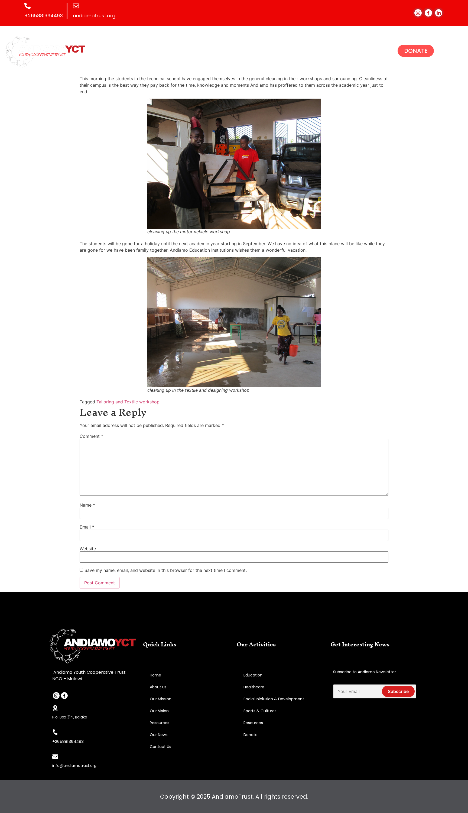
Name (87, 505)
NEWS (260, 50)
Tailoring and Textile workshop (128, 401)
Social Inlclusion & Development (273, 699)
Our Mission (160, 699)
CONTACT (324, 50)
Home (155, 675)
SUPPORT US (229, 50)
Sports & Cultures (260, 711)
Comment (91, 436)
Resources (159, 722)
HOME (139, 50)
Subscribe (398, 691)
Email (87, 527)
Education (252, 675)
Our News (159, 734)
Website (88, 548)
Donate (250, 734)
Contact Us (160, 746)
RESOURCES (289, 50)
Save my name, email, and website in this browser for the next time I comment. (165, 570)
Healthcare (253, 687)
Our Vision (159, 711)
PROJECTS (193, 50)
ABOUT (164, 50)
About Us (158, 687)
